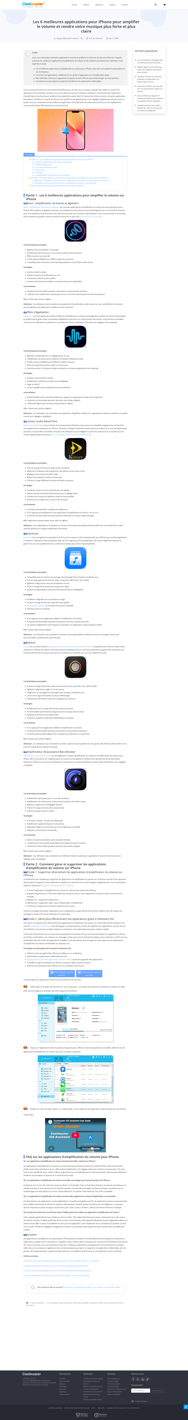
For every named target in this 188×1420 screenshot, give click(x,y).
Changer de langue (141, 1401)
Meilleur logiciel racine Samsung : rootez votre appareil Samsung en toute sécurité (149, 69)
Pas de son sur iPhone (90, 216)
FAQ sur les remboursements (116, 1389)
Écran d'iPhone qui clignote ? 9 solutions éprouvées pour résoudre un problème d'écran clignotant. (150, 98)
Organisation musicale (36, 605)
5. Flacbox (39, 172)
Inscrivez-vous (157, 1390)
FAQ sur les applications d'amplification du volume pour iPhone (58, 185)
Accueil (74, 5)
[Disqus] (77, 1342)
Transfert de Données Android (93, 1379)
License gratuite (64, 1394)
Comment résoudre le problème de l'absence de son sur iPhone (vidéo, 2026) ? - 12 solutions (61, 1261)
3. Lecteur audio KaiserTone (46, 167)
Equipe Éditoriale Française (68, 38)
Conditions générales (55, 1408)
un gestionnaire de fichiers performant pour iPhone (70, 646)
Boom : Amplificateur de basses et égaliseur (41, 207)
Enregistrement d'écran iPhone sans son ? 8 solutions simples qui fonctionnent (56, 1266)
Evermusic (28, 537)
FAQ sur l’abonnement (114, 1392)
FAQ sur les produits (113, 1384)
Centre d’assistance (113, 1379)
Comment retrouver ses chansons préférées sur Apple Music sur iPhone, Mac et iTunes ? (149, 79)
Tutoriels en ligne (112, 1381)
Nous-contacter (64, 1381)
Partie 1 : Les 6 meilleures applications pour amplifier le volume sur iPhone (62, 159)
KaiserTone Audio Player (34, 425)
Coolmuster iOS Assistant (40, 926)
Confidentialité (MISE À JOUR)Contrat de (76, 1408)
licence (93, 1408)
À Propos (62, 1379)
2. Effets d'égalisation (43, 165)
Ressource (62, 1389)
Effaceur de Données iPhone (92, 1400)
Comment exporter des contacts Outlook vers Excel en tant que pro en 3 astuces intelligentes (149, 108)
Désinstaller (101, 1408)
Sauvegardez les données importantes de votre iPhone (49, 959)
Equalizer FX (28, 316)
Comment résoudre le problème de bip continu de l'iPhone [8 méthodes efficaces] (57, 1270)
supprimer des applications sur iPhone (57, 885)
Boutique (62, 1384)
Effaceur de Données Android (92, 1386)
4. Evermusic (40, 170)
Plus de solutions (96, 38)
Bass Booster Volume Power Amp (37, 755)
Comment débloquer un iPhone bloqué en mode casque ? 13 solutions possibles (57, 1275)
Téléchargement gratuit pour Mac (91, 973)
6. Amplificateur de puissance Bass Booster (52, 175)
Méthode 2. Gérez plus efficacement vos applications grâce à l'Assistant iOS (65, 183)
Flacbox (27, 646)
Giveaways (62, 1392)
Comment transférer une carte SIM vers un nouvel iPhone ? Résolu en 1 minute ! (150, 88)
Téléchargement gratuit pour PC (63, 973)
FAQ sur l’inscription (113, 1394)
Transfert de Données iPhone (92, 1392)
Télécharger (63, 1386)
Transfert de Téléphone (90, 1389)
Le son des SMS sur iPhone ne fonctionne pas (70, 434)
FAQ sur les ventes (113, 1386)
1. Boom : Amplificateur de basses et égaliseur (53, 162)
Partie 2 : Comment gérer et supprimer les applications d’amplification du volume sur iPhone (70, 178)
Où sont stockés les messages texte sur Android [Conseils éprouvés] (150, 61)
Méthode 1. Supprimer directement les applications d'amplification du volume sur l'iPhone (72, 180)
